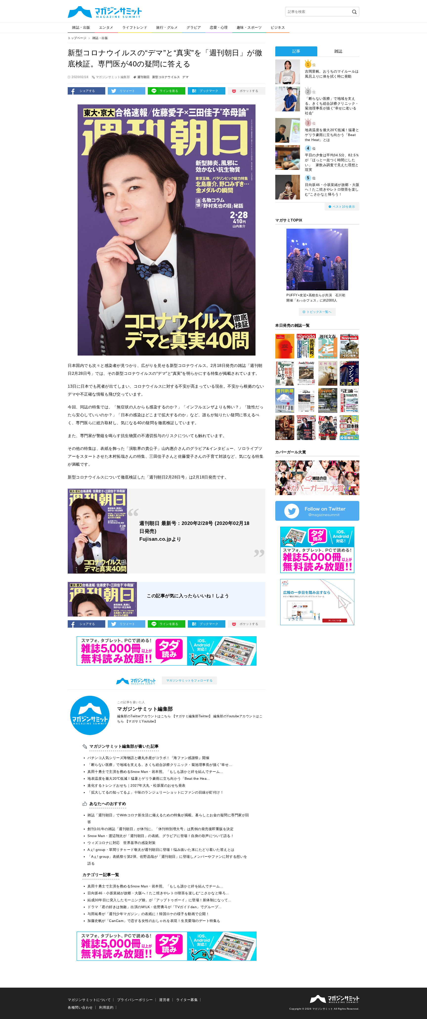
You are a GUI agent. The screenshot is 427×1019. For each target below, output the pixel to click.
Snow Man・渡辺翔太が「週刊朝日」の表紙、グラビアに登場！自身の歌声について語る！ (160, 836)
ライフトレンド (135, 27)
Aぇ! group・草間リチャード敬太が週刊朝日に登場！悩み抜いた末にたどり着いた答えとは (161, 850)
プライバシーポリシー (135, 1000)
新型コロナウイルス (166, 77)
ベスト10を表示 (344, 206)
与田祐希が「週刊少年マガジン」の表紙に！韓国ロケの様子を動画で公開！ (148, 914)
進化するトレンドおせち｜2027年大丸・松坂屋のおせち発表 (136, 785)
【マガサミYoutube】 (141, 721)
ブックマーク (209, 91)
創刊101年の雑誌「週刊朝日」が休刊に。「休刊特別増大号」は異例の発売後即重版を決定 (160, 829)
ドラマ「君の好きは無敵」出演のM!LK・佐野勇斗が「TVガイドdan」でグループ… (154, 907)
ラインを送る (169, 91)
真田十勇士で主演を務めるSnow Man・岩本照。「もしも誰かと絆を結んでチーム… (155, 772)
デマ (185, 77)
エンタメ (106, 27)
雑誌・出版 (81, 27)
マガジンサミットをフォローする (189, 680)
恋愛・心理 (219, 27)
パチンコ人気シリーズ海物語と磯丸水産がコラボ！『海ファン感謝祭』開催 (148, 758)
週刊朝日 (143, 77)
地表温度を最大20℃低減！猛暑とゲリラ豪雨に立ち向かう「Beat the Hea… (148, 778)
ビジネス (278, 27)
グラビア (194, 27)
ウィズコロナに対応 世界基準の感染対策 (121, 843)
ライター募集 (187, 1000)
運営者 (164, 1000)
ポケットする (249, 91)
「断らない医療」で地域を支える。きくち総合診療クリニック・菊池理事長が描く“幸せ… (159, 765)
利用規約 (106, 1007)
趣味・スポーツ (249, 27)
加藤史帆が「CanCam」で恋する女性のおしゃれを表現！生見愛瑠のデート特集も (153, 921)
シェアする (87, 91)
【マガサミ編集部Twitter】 (192, 716)
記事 (296, 51)
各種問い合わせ (80, 1007)
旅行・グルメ (167, 27)
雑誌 (338, 51)
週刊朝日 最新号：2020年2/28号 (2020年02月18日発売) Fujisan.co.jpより (194, 531)
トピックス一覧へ (319, 312)
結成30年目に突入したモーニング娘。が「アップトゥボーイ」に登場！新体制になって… (159, 900)
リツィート (127, 91)
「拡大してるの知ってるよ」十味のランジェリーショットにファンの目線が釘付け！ (155, 792)
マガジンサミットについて (89, 1000)
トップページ (77, 38)
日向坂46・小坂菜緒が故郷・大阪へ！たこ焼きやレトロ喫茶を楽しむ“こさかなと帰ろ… (158, 893)
